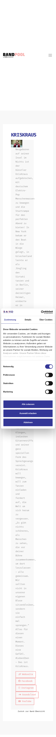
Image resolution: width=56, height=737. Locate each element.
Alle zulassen (28, 404)
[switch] (49, 375)
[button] (50, 55)
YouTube (26, 701)
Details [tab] (28, 320)
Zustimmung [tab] (10, 320)
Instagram (27, 688)
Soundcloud (29, 694)
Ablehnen (28, 422)
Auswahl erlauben (28, 413)
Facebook (27, 681)
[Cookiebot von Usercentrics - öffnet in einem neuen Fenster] (41, 312)
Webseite (27, 674)
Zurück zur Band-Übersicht (31, 711)
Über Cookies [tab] (45, 320)
